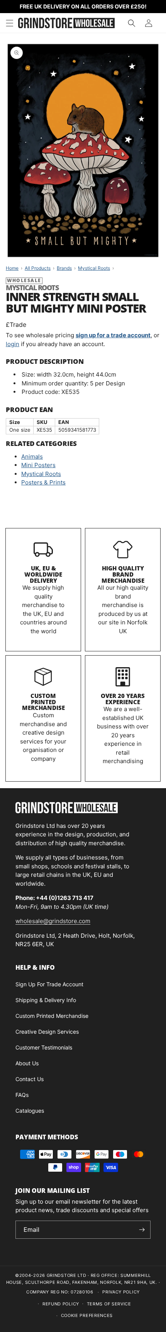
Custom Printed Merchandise (43, 702)
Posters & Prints (43, 482)
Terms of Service (109, 1304)
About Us (27, 1063)
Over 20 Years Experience (123, 699)
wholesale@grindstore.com (52, 921)
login (12, 344)
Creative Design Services (47, 1031)
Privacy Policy (121, 1292)
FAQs (22, 1095)
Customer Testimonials (43, 1047)
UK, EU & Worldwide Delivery (43, 574)
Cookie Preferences (87, 1315)
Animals (32, 456)
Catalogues (29, 1110)
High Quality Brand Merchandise (123, 574)
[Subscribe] (141, 1230)
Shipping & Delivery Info (45, 1000)
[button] (9, 23)
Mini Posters (38, 465)
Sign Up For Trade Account (49, 984)
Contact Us (29, 1079)
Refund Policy (60, 1304)
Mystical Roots (41, 474)
